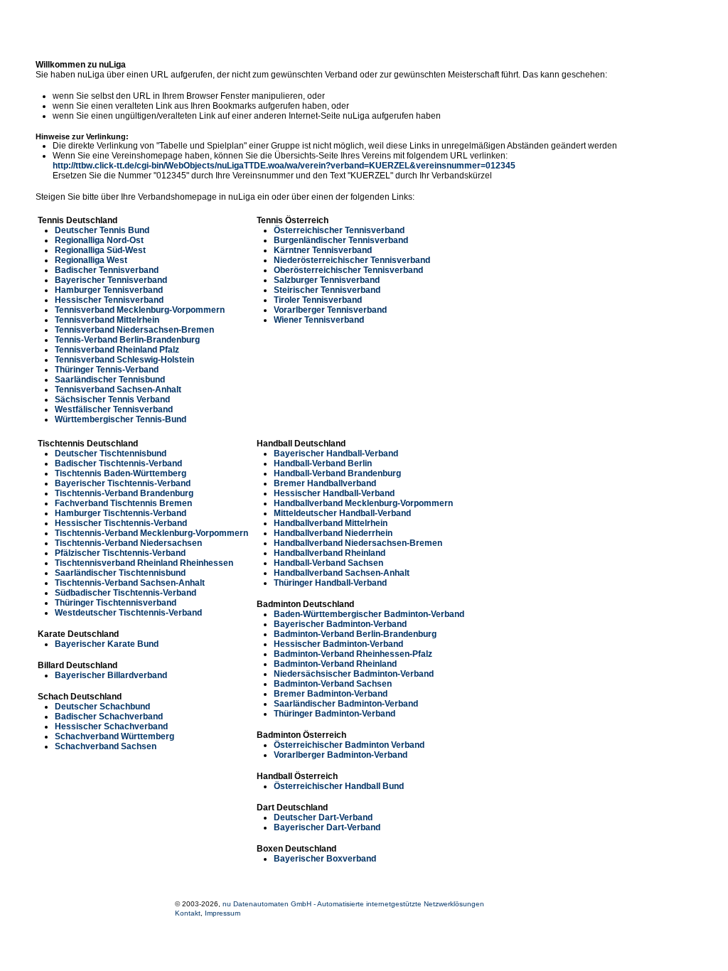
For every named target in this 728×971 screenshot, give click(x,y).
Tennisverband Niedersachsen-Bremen (134, 330)
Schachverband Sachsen (105, 746)
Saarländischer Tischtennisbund (120, 573)
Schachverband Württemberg (114, 736)
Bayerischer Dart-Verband (327, 827)
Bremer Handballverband (325, 483)
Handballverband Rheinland (329, 553)
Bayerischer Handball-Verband (336, 453)
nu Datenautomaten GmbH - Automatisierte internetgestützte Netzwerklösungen (353, 904)
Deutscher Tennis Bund (102, 230)
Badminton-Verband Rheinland (335, 664)
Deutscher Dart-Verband (323, 817)
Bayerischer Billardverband (111, 675)
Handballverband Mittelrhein (330, 523)
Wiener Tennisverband (319, 320)
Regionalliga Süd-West (100, 250)
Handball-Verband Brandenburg (337, 473)
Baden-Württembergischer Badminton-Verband (369, 614)
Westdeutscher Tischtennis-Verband (128, 613)
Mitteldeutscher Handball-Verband (342, 513)
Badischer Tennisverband (107, 270)
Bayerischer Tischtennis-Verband (123, 483)
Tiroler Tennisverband (318, 300)
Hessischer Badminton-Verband (338, 644)
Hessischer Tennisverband (109, 300)
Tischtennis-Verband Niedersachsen (128, 543)
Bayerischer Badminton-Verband (340, 624)
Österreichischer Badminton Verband (349, 745)
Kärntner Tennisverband (323, 250)
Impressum (222, 913)
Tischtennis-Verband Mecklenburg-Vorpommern (151, 533)
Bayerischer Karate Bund (107, 644)
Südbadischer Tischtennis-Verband (125, 593)
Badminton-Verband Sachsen (333, 684)
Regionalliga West (91, 260)
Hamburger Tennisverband (109, 290)
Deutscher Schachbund (102, 707)
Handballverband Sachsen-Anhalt (342, 573)
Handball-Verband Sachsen (328, 563)
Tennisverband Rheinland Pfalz (117, 350)
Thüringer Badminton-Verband (334, 714)
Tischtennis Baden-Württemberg (120, 473)
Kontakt (187, 913)
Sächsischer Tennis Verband (112, 399)
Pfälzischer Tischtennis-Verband (120, 553)
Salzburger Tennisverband (327, 280)
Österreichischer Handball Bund (339, 786)
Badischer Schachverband (109, 716)
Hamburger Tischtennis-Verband (120, 513)
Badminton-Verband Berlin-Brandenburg (355, 634)
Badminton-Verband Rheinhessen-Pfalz (353, 654)
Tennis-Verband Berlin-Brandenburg (127, 340)
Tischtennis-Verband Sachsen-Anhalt (130, 583)
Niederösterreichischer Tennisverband (352, 260)
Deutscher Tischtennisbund (110, 453)
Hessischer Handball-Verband (334, 493)
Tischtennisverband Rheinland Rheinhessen (144, 563)
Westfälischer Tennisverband (114, 409)
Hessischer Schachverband (111, 726)
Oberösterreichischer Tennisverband (348, 270)
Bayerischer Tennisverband (111, 280)
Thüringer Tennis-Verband (107, 370)
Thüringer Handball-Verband (330, 583)
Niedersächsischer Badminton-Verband (354, 674)
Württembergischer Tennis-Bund (120, 419)
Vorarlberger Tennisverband (330, 310)
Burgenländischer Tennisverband (341, 240)
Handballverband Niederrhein (333, 533)
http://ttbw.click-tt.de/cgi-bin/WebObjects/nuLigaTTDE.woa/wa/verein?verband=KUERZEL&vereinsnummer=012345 (284, 166)
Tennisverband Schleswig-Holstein (124, 360)
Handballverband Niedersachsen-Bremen (358, 543)
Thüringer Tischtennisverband (115, 603)
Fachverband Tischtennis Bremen (123, 503)
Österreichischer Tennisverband (339, 230)
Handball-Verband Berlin (323, 463)
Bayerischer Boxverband (325, 859)
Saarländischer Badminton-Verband (346, 704)
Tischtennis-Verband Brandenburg (124, 493)
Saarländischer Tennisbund (110, 380)
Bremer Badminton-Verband (330, 694)
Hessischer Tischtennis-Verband (121, 523)
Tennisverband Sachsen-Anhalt (118, 390)
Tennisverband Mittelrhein (107, 320)
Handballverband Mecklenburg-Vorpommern (363, 503)
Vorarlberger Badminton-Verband (340, 755)
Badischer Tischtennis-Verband (118, 463)
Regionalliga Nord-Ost (99, 240)
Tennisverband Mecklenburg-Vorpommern (140, 310)
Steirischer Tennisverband (327, 290)
